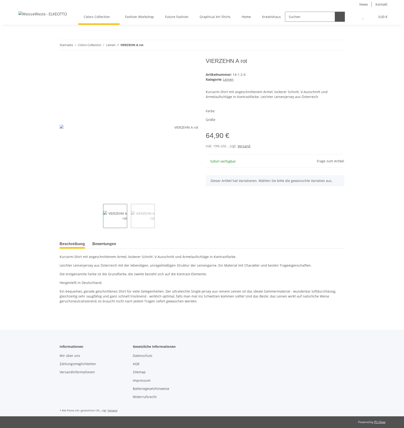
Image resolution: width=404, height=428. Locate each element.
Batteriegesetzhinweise (151, 388)
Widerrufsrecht (145, 397)
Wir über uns (70, 355)
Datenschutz (142, 355)
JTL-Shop (379, 422)
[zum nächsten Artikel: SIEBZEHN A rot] (339, 45)
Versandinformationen (77, 372)
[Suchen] (340, 17)
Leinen (228, 79)
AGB (136, 364)
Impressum (142, 380)
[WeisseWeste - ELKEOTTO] (42, 14)
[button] (354, 17)
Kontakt (381, 4)
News (363, 4)
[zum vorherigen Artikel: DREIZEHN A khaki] (329, 45)
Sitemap (139, 372)
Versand (244, 146)
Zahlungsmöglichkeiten (78, 364)
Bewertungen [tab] (104, 244)
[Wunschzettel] (363, 17)
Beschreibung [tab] (72, 244)
